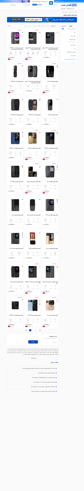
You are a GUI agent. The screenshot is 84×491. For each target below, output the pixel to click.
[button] (32, 358)
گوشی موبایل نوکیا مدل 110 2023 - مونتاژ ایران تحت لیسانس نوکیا (50, 48)
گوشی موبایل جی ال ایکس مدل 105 (33, 215)
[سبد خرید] (8, 5)
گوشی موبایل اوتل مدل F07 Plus (17, 181)
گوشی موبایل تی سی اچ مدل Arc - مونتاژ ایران (50, 282)
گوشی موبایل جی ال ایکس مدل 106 (16, 282)
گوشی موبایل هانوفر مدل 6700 (52, 248)
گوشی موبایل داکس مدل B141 (34, 114)
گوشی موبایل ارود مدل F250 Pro (34, 315)
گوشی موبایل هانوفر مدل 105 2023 (16, 248)
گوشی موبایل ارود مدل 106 (53, 114)
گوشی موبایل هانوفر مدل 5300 (52, 215)
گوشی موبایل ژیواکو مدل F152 (34, 248)
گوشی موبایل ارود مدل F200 (52, 315)
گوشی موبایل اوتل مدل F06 (52, 81)
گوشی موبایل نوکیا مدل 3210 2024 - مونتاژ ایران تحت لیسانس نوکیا (16, 48)
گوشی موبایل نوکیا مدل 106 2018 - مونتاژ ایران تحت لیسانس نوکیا (32, 82)
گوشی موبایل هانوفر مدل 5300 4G (16, 148)
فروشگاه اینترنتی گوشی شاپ (72, 12)
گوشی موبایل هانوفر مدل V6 (52, 181)
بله (34, 4)
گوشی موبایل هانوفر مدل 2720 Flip (16, 315)
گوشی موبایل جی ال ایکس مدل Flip (33, 181)
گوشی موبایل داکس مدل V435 (17, 81)
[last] (40, 330)
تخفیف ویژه (63, 8)
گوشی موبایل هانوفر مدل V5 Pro (34, 148)
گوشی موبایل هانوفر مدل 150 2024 (51, 148)
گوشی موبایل (64, 12)
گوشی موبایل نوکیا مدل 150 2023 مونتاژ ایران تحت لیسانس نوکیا (32, 48)
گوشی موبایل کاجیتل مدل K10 (17, 215)
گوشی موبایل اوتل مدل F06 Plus (17, 114)
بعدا (40, 4)
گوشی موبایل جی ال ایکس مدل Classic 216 (32, 282)
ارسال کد (33, 342)
